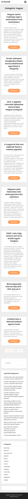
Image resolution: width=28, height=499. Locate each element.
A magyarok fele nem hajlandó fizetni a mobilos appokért (14, 147)
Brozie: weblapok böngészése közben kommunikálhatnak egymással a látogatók (14, 63)
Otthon (6, 464)
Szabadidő (7, 466)
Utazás (6, 474)
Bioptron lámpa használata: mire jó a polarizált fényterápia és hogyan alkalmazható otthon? (14, 417)
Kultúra (6, 458)
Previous (8, 350)
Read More (14, 47)
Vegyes (6, 480)
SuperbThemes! (14, 496)
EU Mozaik (5, 2)
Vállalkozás (7, 477)
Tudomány (7, 472)
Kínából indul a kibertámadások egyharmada (14, 321)
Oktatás (6, 461)
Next (20, 350)
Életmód (6, 450)
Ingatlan (6, 456)
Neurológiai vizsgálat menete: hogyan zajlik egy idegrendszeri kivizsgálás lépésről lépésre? (13, 403)
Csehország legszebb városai (12, 435)
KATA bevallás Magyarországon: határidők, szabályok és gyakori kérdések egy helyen (13, 388)
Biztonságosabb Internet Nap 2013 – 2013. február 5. (14, 286)
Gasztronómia (8, 453)
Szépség (6, 469)
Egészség (6, 448)
